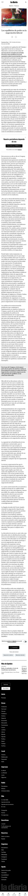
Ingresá (20, 149)
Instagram (4, 857)
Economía (4, 720)
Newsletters (4, 847)
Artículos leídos (5, 791)
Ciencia (3, 711)
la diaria (3, 770)
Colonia (3, 754)
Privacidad (4, 877)
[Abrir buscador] (26, 2)
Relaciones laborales (20, 655)
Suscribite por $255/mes (14, 146)
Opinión (11, 5)
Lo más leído (4, 800)
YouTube (3, 852)
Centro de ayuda (6, 870)
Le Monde (4, 773)
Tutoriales (4, 872)
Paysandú (4, 759)
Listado (3, 824)
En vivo (3, 806)
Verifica (3, 746)
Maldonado (4, 757)
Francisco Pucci (5, 42)
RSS (2, 850)
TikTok (3, 861)
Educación (4, 723)
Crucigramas (4, 815)
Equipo (3, 839)
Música (3, 788)
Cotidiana (4, 713)
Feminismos (4, 725)
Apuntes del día (5, 802)
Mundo (3, 734)
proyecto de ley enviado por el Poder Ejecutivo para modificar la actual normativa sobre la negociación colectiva (13, 54)
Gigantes (3, 777)
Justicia (3, 730)
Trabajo (3, 743)
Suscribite (5, 688)
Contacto (3, 879)
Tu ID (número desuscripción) (6, 826)
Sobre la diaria (5, 836)
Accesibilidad (5, 875)
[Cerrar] (25, 137)
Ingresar (6, 684)
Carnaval (3, 709)
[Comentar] (16, 37)
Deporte (3, 718)
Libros (3, 732)
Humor (3, 812)
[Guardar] (12, 37)
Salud (2, 741)
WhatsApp (4, 854)
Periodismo (4, 786)
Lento (2, 775)
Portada (3, 698)
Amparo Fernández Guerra (7, 672)
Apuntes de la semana (7, 804)
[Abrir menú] (2, 2)
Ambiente (4, 706)
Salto (2, 761)
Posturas (16, 5)
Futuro (3, 727)
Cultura (3, 716)
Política (3, 739)
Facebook (4, 859)
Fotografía (4, 810)
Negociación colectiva (8, 655)
